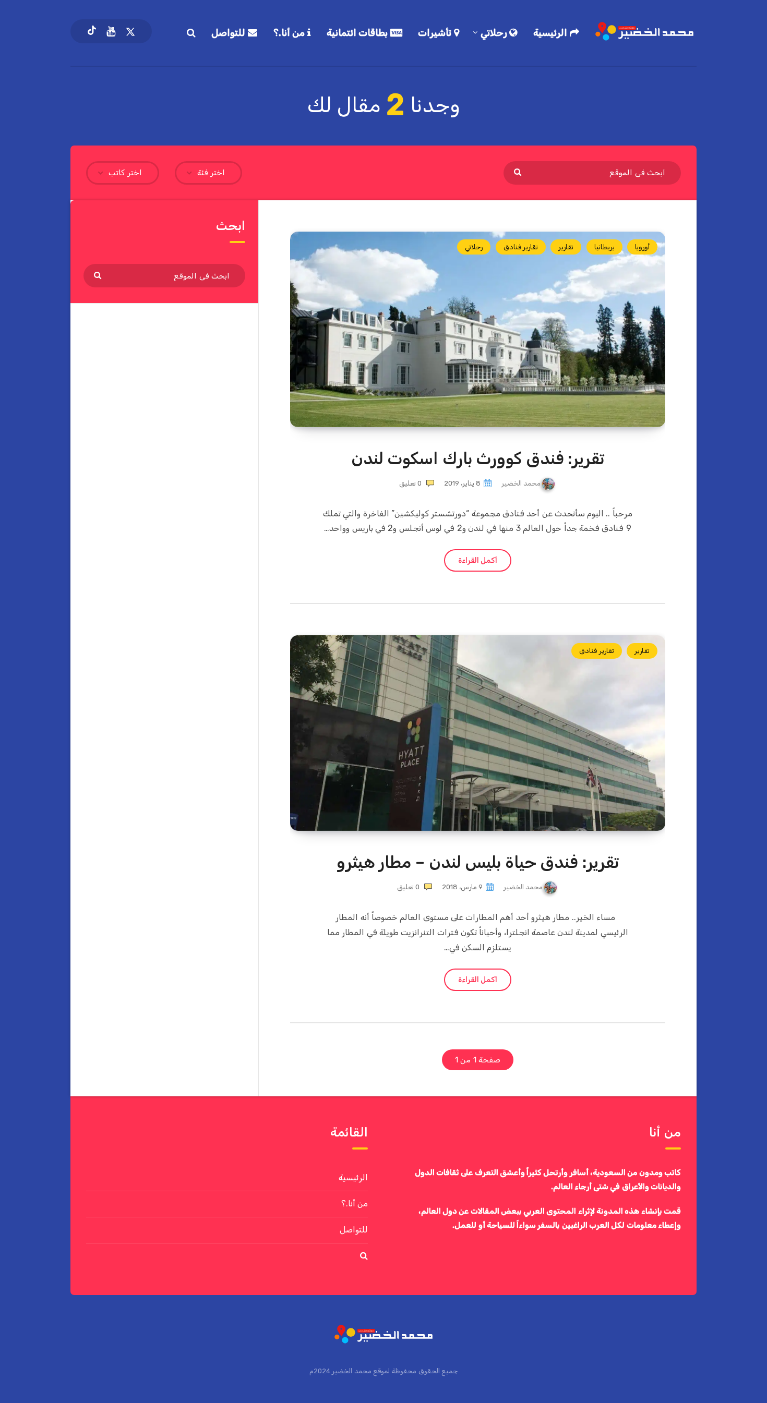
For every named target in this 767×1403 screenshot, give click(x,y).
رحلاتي (495, 33)
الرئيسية (551, 33)
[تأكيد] (519, 171)
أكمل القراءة (477, 560)
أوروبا (642, 247)
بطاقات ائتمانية (358, 33)
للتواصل (229, 33)
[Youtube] (110, 31)
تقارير (565, 247)
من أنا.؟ (290, 33)
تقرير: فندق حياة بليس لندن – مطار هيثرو (478, 862)
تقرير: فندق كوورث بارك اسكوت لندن (478, 458)
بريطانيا (604, 247)
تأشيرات (436, 33)
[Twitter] (130, 31)
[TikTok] (92, 31)
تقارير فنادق (521, 247)
